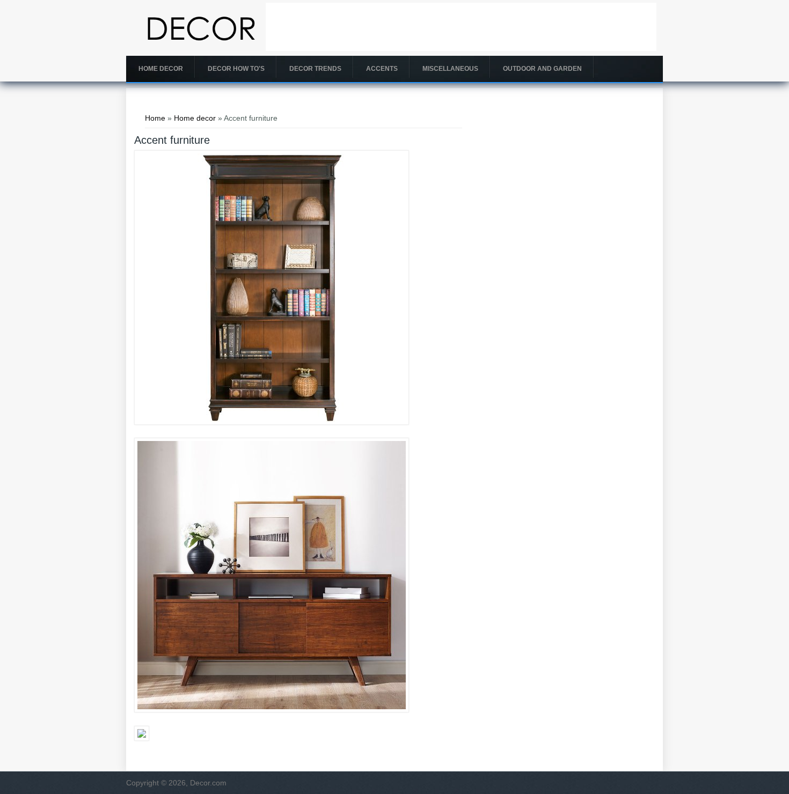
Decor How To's (236, 68)
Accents (382, 68)
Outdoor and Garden (542, 68)
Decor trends (315, 68)
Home (155, 118)
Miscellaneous (450, 68)
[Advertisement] (461, 27)
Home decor (160, 68)
